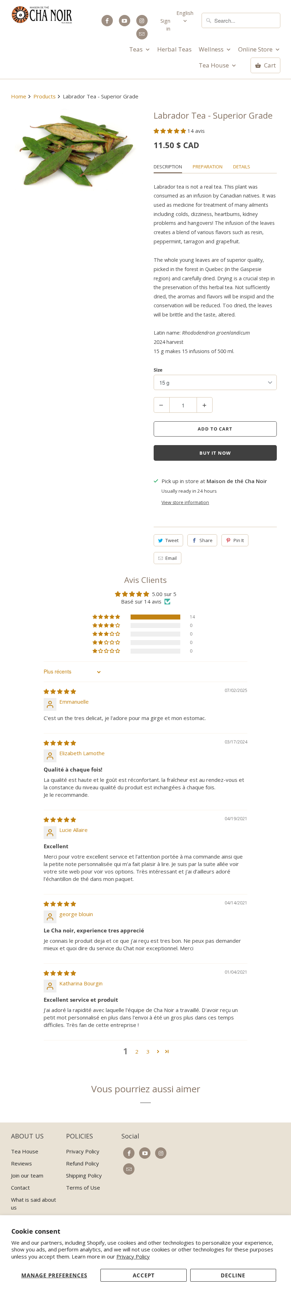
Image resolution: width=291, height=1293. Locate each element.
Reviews (21, 1163)
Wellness (212, 49)
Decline (233, 1275)
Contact (20, 1187)
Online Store (256, 49)
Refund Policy (82, 1163)
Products (44, 96)
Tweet (172, 540)
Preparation (208, 166)
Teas (136, 49)
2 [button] (136, 1051)
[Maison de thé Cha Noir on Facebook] (107, 20)
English (184, 12)
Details (241, 166)
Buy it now (215, 453)
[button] (170, 130)
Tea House (214, 65)
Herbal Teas (174, 49)
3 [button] (148, 1051)
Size (158, 370)
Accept (144, 1275)
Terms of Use (83, 1187)
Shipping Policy (84, 1175)
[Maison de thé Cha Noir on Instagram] (142, 20)
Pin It (239, 540)
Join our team (27, 1175)
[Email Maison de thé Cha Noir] (142, 33)
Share (206, 540)
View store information (185, 502)
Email (171, 558)
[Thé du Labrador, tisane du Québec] (76, 150)
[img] (60, 691)
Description (168, 166)
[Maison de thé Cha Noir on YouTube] (124, 20)
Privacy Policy (133, 1256)
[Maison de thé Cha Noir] (42, 14)
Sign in (165, 24)
